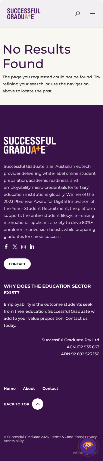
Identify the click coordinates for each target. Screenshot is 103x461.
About (29, 388)
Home (10, 388)
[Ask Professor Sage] (88, 446)
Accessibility (14, 441)
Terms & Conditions (66, 437)
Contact (50, 388)
